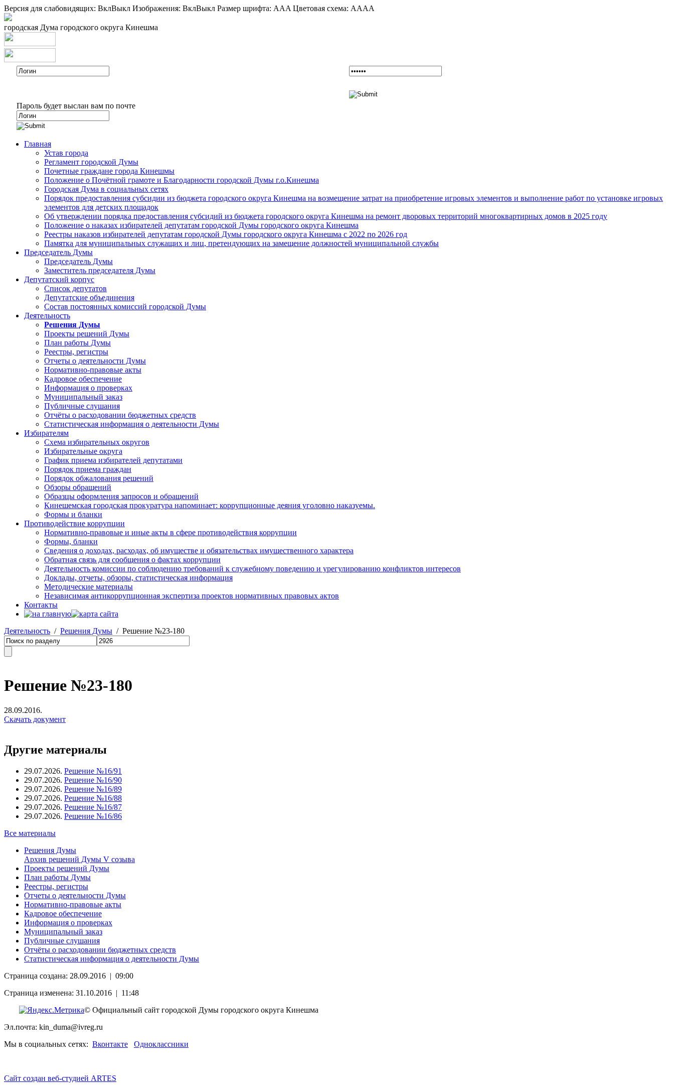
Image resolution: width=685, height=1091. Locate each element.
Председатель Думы (58, 252)
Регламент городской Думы (91, 162)
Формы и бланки (73, 514)
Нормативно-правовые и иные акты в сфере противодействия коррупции (170, 532)
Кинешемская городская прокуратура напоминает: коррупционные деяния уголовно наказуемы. (209, 505)
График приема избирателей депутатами (113, 460)
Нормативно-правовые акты (92, 370)
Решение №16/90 (93, 780)
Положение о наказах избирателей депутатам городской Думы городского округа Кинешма (201, 225)
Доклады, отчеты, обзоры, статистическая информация (138, 577)
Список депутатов (75, 288)
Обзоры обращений (77, 487)
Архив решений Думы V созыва (79, 859)
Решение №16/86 (93, 816)
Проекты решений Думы (86, 333)
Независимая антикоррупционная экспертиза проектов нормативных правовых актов (191, 595)
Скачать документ (35, 719)
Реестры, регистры (76, 351)
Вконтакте (110, 1044)
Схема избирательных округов (96, 442)
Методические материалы (88, 586)
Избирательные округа (83, 451)
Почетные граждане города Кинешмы (109, 171)
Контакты (41, 604)
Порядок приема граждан (87, 469)
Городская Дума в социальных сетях (106, 189)
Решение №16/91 (93, 771)
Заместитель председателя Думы (99, 270)
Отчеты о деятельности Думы (95, 360)
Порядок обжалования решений (98, 478)
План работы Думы (77, 342)
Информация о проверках (88, 388)
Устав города (66, 153)
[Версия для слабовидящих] (8, 18)
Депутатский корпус (59, 279)
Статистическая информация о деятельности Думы (131, 424)
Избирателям (46, 433)
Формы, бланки (71, 541)
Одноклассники (161, 1044)
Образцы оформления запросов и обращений (121, 496)
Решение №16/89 (93, 789)
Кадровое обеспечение (83, 379)
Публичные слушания (82, 406)
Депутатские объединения (89, 297)
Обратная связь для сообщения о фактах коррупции (132, 559)
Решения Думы (86, 631)
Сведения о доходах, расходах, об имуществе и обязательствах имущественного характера (199, 550)
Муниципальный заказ (83, 397)
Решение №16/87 (93, 807)
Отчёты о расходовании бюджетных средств (120, 415)
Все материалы (30, 833)
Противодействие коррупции (74, 523)
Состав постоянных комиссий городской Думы (125, 306)
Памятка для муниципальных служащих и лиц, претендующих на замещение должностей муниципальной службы (241, 243)
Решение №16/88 (93, 798)
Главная (37, 144)
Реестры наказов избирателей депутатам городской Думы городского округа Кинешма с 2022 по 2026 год (225, 234)
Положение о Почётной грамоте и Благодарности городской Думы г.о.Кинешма (181, 180)
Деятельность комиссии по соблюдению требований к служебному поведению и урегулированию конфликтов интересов (252, 568)
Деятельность (47, 315)
